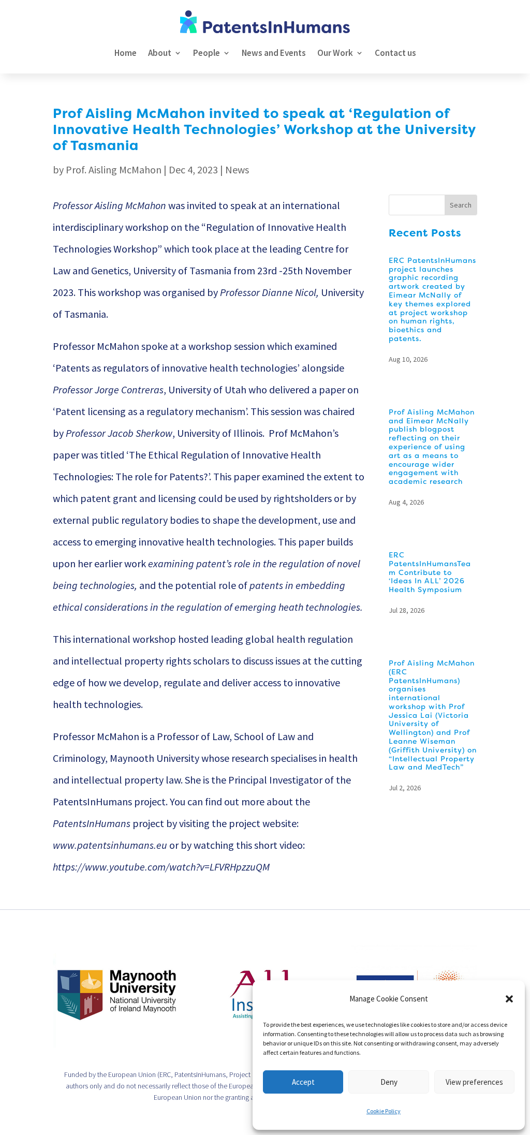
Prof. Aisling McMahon (113, 169)
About (159, 52)
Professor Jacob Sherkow (119, 432)
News (237, 169)
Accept (303, 1082)
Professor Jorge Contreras (108, 389)
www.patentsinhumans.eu (110, 844)
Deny (389, 1082)
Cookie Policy (383, 1111)
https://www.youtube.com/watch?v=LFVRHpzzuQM (161, 866)
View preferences (474, 1082)
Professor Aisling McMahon (109, 205)
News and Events (274, 52)
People (206, 52)
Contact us (395, 52)
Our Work (335, 52)
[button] (509, 999)
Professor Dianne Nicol (268, 292)
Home (125, 52)
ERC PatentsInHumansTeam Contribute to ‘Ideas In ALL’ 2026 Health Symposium (430, 572)
